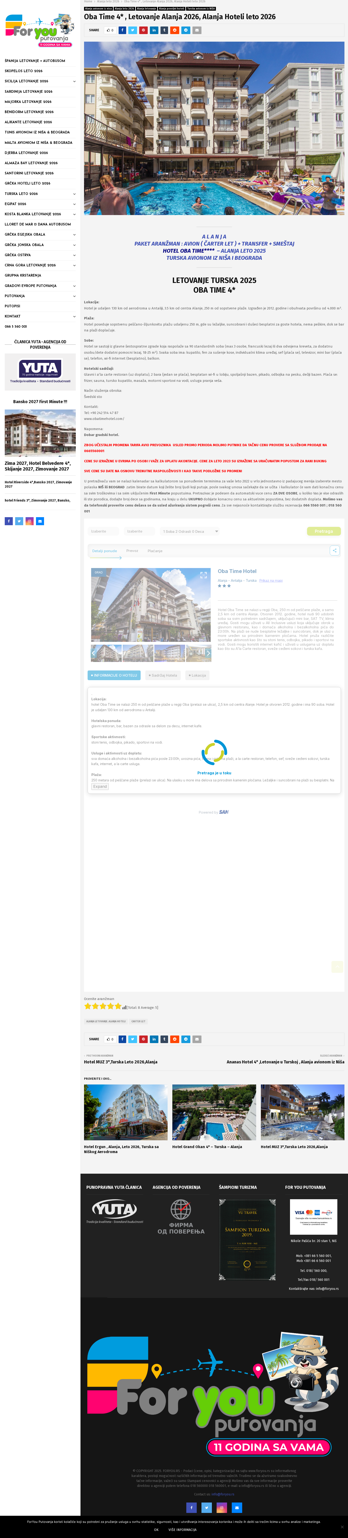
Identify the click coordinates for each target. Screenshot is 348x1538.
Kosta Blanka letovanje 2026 (33, 214)
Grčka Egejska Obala (25, 235)
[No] (342, 1527)
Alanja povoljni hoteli (171, 8)
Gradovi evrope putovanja (31, 286)
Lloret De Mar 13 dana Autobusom (38, 224)
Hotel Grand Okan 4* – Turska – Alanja (207, 1147)
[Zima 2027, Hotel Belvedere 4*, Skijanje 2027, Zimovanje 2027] (40, 433)
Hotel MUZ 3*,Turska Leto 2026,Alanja (120, 1062)
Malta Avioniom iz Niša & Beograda (38, 143)
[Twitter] (19, 521)
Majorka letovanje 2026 (28, 102)
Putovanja (15, 296)
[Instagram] (30, 521)
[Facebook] (9, 521)
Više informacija (182, 1530)
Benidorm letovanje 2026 (29, 112)
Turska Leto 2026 (21, 194)
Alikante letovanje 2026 (28, 122)
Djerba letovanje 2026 (26, 153)
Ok (156, 1530)
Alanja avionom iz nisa (98, 8)
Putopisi (12, 306)
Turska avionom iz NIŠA (201, 8)
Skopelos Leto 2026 (23, 71)
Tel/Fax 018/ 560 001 (314, 1280)
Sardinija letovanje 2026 (28, 92)
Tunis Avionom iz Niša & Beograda (37, 132)
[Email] (40, 521)
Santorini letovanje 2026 (29, 173)
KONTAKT (13, 316)
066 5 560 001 (16, 327)
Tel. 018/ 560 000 (313, 1271)
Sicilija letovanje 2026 (26, 81)
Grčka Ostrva (18, 255)
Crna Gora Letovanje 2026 (30, 265)
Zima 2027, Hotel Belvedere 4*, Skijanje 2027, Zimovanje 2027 (38, 466)
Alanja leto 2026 (124, 8)
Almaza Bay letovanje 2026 (31, 163)
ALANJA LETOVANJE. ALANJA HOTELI (105, 1021)
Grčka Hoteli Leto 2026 (27, 183)
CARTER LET (138, 1021)
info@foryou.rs (327, 1289)
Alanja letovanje (146, 8)
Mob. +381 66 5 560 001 (313, 1256)
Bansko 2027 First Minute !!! (40, 401)
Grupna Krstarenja (23, 276)
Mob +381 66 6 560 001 (313, 1261)
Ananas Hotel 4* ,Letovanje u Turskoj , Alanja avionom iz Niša (285, 1062)
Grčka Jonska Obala (24, 245)
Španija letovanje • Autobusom (35, 61)
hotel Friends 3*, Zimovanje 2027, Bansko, (37, 500)
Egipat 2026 (15, 204)
